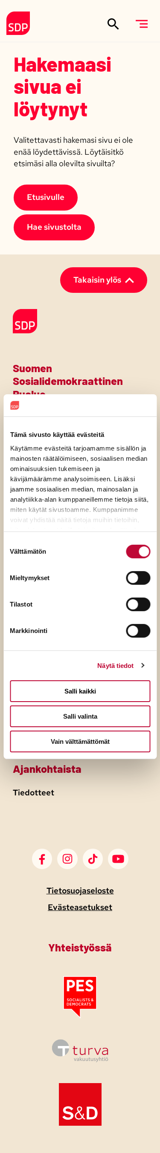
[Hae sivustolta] (113, 24)
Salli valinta (80, 716)
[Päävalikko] (141, 24)
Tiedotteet (33, 792)
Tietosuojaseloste (80, 890)
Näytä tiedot (115, 665)
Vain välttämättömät (80, 741)
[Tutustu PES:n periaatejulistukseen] (80, 1016)
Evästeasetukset (80, 907)
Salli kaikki (80, 691)
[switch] (138, 578)
